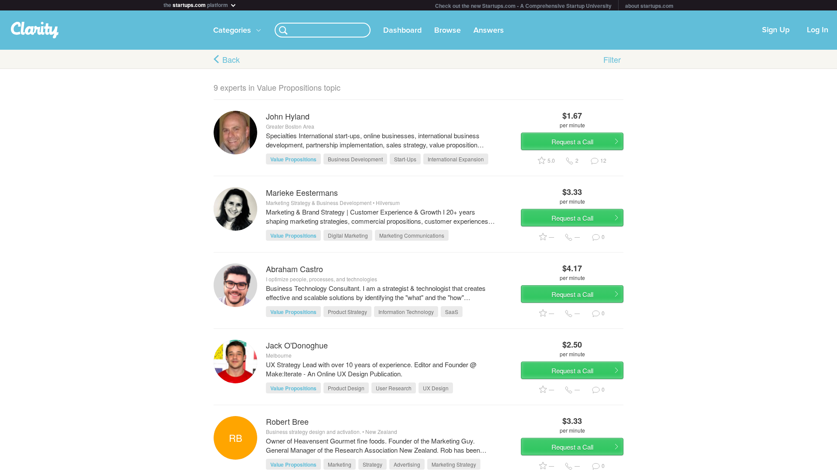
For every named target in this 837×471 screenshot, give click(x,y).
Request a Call (572, 141)
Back (231, 59)
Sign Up (775, 30)
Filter (612, 59)
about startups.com (649, 6)
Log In (817, 30)
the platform (196, 4)
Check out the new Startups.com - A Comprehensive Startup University (523, 6)
